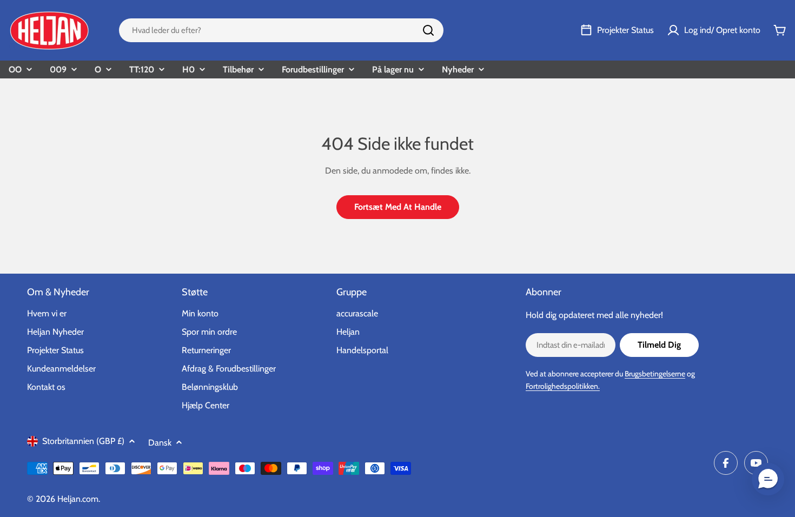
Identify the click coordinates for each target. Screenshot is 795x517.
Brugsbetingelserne (655, 374)
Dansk (159, 443)
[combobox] (281, 30)
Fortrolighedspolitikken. (563, 386)
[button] (768, 479)
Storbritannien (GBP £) (83, 441)
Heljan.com (77, 499)
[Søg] (428, 30)
